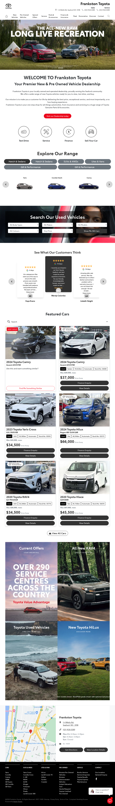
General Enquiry (101, 775)
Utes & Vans (98, 161)
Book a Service (82, 772)
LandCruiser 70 (46, 775)
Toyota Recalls (82, 777)
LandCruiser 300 (29, 793)
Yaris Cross (27, 772)
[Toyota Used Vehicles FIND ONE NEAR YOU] (31, 660)
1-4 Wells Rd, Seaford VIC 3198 (69, 10)
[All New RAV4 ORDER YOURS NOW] (84, 581)
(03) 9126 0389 (89, 10)
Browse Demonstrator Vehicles (64, 779)
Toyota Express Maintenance (82, 780)
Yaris (7, 772)
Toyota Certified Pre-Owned (65, 792)
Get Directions (71, 749)
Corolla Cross (28, 775)
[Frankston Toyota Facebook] (96, 779)
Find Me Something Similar (30, 388)
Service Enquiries (83, 775)
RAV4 (25, 779)
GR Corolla (9, 784)
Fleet (75, 16)
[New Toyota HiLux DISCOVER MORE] (84, 660)
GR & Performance (30, 167)
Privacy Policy (54, 799)
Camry (7, 777)
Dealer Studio (17, 801)
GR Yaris (8, 786)
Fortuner (26, 786)
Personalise (83, 16)
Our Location (100, 772)
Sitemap (47, 799)
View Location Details (96, 749)
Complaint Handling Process (78, 799)
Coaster (44, 782)
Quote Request (65, 789)
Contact (101, 16)
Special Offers (35, 16)
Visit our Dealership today (58, 116)
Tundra (43, 779)
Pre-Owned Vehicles (24, 16)
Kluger (25, 784)
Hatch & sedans (44, 161)
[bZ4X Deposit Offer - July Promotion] (57, 45)
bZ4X (25, 782)
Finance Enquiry (84, 383)
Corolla (8, 775)
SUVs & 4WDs (71, 161)
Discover (92, 16)
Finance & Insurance (64, 16)
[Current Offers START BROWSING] (31, 581)
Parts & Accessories (53, 16)
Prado (25, 791)
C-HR (25, 777)
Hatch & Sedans (17, 161)
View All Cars (59, 533)
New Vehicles (15, 16)
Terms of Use (64, 799)
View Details (84, 388)
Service (44, 16)
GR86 (7, 779)
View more (30, 292)
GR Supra (8, 782)
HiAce (43, 777)
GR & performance (84, 167)
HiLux (25, 789)
